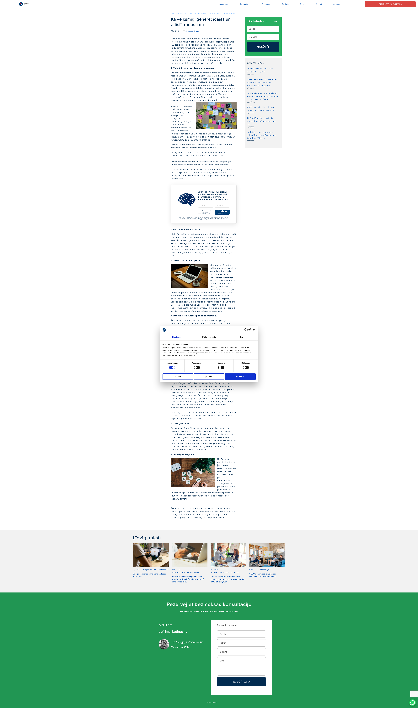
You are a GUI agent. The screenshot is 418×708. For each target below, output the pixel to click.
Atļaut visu (240, 376)
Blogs (302, 4)
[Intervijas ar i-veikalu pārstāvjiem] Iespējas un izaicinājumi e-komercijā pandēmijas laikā (262, 82)
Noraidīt (178, 376)
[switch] (197, 367)
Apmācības (223, 4)
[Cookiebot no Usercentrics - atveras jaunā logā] (246, 329)
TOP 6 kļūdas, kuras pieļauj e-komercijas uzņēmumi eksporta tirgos (261, 121)
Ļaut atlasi (209, 376)
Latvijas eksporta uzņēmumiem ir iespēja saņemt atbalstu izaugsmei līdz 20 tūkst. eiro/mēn (262, 96)
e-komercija (264, 570)
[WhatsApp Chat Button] (412, 702)
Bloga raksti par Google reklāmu (155, 570)
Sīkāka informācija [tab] (209, 337)
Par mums (266, 4)
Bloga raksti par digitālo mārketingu (185, 572)
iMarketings (192, 31)
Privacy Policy (211, 703)
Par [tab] (241, 337)
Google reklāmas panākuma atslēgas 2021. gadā (260, 70)
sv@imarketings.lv (173, 632)
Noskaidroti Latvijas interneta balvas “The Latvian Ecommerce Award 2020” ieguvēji (261, 135)
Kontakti (319, 4)
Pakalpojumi (244, 4)
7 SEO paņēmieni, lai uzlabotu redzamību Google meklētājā (261, 108)
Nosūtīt (263, 46)
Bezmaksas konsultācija (390, 4)
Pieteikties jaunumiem (222, 212)
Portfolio (285, 4)
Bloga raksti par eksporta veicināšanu (224, 572)
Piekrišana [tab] (176, 337)
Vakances (336, 4)
